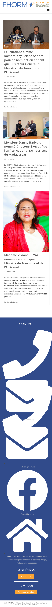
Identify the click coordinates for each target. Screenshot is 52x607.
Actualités (11, 76)
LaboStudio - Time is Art (29, 604)
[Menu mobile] (48, 10)
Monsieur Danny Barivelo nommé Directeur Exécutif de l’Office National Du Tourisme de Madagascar (26, 148)
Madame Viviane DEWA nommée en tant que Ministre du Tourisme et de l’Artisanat (24, 261)
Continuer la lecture (12, 107)
